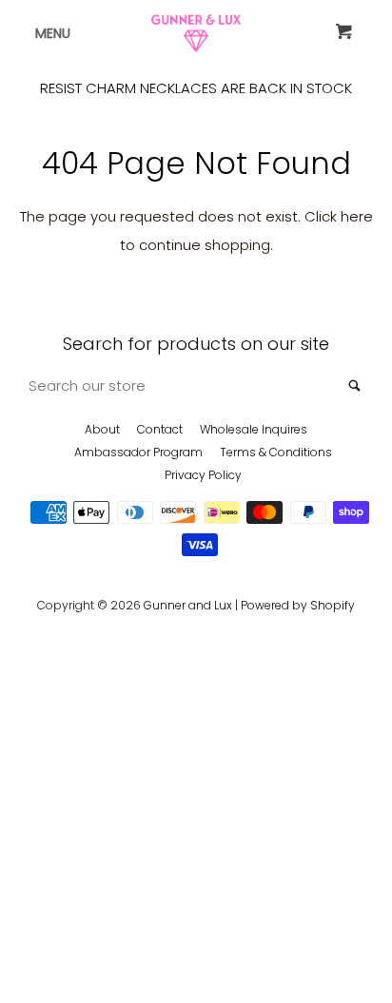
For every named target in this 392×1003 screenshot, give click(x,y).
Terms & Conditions (276, 452)
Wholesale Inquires (253, 429)
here (357, 216)
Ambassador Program (138, 452)
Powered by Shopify (298, 605)
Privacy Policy (203, 475)
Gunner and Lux (188, 605)
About (102, 429)
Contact (160, 429)
